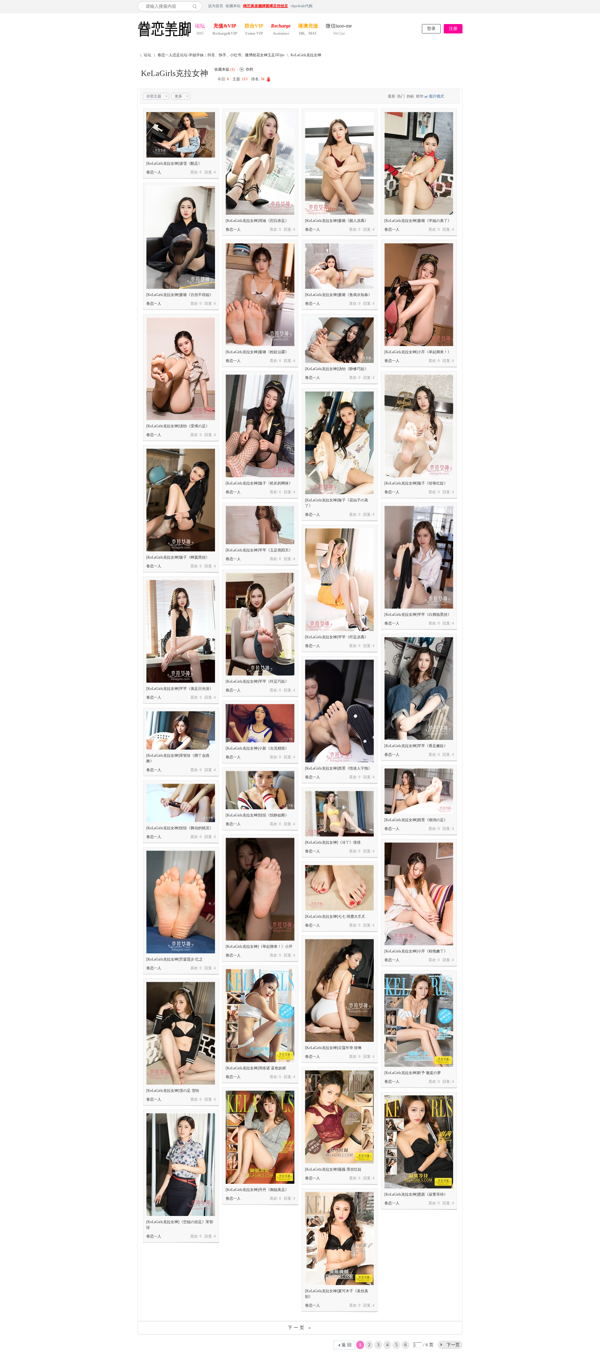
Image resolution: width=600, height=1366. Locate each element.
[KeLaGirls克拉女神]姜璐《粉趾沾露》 (257, 352)
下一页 (453, 1345)
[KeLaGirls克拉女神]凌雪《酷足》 (174, 163)
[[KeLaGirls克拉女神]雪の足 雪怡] (180, 1033)
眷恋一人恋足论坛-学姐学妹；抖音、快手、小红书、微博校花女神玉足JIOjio (221, 55)
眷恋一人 (153, 172)
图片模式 (436, 96)
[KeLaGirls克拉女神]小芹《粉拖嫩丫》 (416, 951)
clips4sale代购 (301, 6)
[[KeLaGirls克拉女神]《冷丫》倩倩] (339, 813)
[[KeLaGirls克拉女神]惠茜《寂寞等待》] (418, 1141)
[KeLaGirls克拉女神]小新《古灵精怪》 (257, 748)
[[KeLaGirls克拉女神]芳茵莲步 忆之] (180, 902)
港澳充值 (308, 26)
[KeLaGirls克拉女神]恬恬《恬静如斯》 (257, 815)
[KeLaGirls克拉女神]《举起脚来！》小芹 (259, 946)
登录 (431, 28)
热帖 (410, 96)
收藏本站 (233, 6)
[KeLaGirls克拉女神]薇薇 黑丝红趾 (333, 1169)
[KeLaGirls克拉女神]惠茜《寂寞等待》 (416, 1194)
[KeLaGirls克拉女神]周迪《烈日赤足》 (257, 220)
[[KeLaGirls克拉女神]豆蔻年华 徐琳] (339, 990)
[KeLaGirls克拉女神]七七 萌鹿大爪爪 (335, 916)
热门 (401, 96)
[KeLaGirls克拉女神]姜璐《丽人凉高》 (336, 220)
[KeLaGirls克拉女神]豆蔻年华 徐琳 (333, 1048)
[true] (196, 6)
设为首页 (215, 6)
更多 (178, 96)
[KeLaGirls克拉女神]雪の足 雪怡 (172, 1090)
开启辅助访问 (460, 6)
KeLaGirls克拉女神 (306, 55)
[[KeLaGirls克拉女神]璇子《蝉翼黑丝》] (180, 500)
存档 (249, 69)
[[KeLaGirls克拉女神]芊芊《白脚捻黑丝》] (418, 557)
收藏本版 (224, 69)
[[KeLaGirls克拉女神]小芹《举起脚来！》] (418, 294)
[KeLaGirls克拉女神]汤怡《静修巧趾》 (336, 369)
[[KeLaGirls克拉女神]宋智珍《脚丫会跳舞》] (180, 730)
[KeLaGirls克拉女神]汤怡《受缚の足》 (177, 426)
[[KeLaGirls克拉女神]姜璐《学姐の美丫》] (418, 163)
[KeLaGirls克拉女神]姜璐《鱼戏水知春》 (338, 295)
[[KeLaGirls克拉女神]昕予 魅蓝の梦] (418, 1020)
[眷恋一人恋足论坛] (164, 37)
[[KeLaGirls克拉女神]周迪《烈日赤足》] (260, 163)
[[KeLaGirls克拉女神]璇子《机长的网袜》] (260, 425)
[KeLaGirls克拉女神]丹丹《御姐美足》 (257, 1190)
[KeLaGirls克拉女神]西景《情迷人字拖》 (338, 768)
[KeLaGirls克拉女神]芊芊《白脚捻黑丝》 (417, 614)
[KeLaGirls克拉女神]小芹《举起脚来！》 (417, 352)
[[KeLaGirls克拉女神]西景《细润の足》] (418, 791)
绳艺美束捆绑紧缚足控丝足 (265, 6)
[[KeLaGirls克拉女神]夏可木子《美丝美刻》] (339, 1238)
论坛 (200, 26)
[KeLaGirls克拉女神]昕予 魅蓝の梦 (412, 1073)
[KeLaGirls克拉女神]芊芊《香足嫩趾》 (416, 746)
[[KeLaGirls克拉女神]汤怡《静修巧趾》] (339, 340)
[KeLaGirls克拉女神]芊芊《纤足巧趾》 (257, 681)
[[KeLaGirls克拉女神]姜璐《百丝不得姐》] (180, 237)
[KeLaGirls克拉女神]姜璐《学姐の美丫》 (417, 220)
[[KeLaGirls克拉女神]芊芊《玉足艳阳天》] (260, 525)
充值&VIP (224, 26)
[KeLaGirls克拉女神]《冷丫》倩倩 (333, 842)
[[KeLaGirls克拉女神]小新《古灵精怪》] (260, 723)
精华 (419, 96)
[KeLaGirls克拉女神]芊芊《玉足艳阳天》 (259, 550)
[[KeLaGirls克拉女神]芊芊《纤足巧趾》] (260, 624)
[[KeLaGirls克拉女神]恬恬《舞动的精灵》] (180, 803)
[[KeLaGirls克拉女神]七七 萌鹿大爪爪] (339, 888)
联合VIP (254, 26)
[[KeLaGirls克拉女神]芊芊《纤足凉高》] (339, 579)
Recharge (281, 26)
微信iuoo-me (339, 26)
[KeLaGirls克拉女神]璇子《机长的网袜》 (259, 483)
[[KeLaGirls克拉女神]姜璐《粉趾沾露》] (260, 294)
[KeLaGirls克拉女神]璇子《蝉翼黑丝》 (177, 557)
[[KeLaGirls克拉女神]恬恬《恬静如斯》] (260, 790)
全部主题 (153, 96)
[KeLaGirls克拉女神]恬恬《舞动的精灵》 (179, 828)
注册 (453, 28)
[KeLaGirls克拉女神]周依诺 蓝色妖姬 (256, 1068)
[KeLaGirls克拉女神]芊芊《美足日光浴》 (179, 688)
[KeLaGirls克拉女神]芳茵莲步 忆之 (174, 959)
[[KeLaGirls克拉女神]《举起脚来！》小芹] (260, 889)
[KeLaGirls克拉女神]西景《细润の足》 (416, 820)
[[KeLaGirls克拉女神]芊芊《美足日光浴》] (180, 631)
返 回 (347, 1345)
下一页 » (300, 1327)
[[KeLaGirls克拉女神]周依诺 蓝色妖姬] (260, 1015)
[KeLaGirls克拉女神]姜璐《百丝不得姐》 (179, 295)
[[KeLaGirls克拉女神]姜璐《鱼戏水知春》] (339, 266)
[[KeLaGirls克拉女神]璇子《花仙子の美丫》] (339, 442)
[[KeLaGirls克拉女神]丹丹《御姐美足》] (260, 1137)
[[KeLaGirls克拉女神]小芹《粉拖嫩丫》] (418, 893)
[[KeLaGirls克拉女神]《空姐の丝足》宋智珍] (180, 1164)
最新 (391, 96)
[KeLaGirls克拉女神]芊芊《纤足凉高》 (336, 637)
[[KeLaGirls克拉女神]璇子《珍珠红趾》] (418, 425)
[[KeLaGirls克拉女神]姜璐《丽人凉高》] (339, 163)
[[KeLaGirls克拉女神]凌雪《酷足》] (180, 135)
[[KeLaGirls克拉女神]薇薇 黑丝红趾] (339, 1116)
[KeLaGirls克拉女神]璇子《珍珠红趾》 (416, 483)
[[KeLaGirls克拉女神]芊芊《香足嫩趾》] (418, 688)
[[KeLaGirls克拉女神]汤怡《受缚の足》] (180, 368)
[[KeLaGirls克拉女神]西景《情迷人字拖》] (339, 711)
